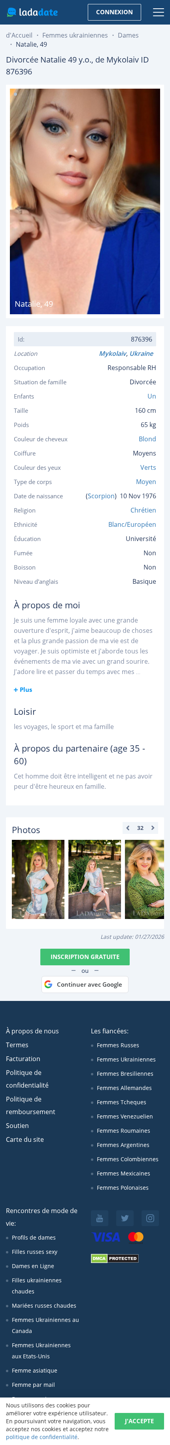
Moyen (146, 481)
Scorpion (101, 496)
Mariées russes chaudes (44, 1305)
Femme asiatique (34, 1370)
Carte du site (25, 1139)
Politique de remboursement (30, 1105)
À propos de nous (32, 1031)
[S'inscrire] (38, 879)
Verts (148, 467)
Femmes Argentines (123, 1145)
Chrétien (143, 510)
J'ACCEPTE (139, 1421)
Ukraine (142, 353)
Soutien (17, 1125)
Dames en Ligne (33, 1266)
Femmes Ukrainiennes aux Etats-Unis (41, 1350)
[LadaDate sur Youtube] (99, 1218)
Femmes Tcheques (121, 1102)
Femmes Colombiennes (128, 1159)
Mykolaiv (112, 353)
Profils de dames (34, 1237)
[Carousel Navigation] (140, 828)
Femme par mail (33, 1384)
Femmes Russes (118, 1045)
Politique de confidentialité (27, 1079)
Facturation (23, 1058)
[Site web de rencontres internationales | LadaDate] (32, 12)
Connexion (114, 12)
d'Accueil (19, 35)
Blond (147, 439)
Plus (26, 689)
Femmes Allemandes (124, 1088)
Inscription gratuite (85, 957)
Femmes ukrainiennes (75, 35)
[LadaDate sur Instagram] (150, 1218)
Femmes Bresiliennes (125, 1073)
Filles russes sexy (34, 1251)
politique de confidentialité (41, 1437)
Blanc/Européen (132, 524)
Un (151, 396)
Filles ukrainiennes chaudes (37, 1285)
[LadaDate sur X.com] (125, 1218)
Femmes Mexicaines (123, 1173)
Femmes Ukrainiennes (126, 1059)
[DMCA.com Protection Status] (115, 1261)
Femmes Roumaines (123, 1130)
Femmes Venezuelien (125, 1116)
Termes (17, 1045)
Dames (128, 35)
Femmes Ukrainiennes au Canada (45, 1325)
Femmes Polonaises (123, 1187)
